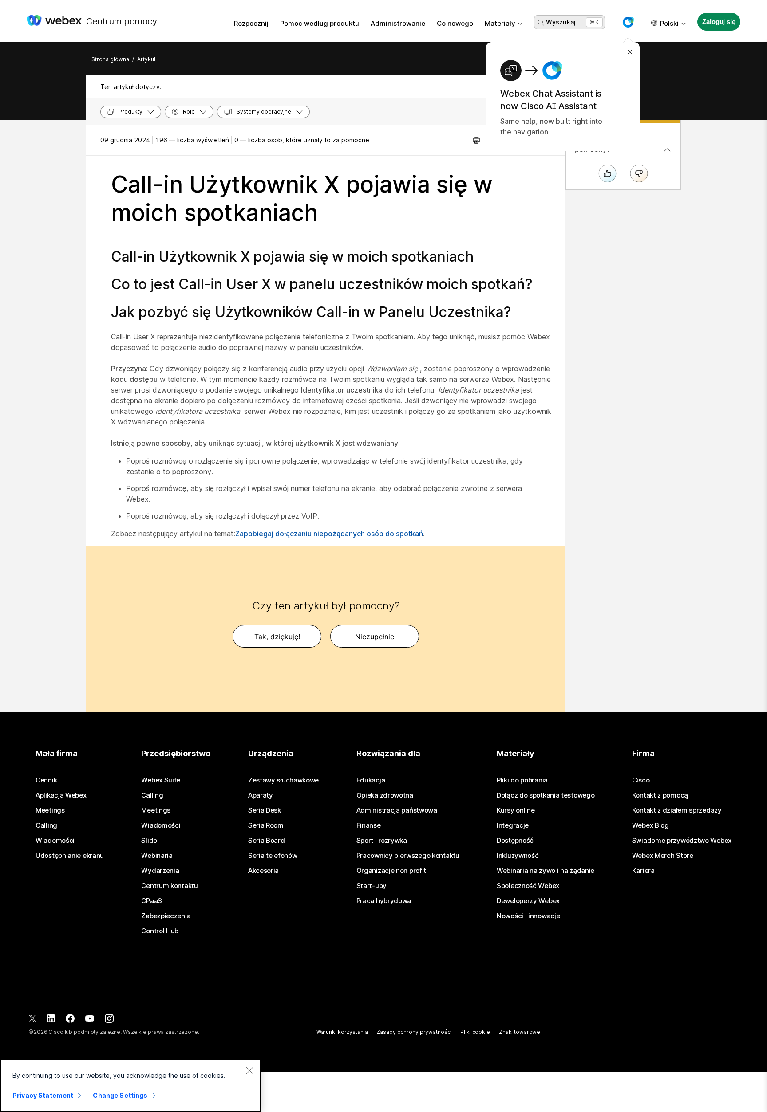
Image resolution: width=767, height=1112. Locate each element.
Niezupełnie (374, 636)
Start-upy (371, 886)
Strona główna (110, 59)
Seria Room (266, 825)
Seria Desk (264, 810)
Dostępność (515, 840)
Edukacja (370, 780)
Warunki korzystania (342, 1032)
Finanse (368, 825)
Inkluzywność (517, 856)
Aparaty (260, 795)
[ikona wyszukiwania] (541, 23)
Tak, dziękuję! (277, 636)
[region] (130, 1085)
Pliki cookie (475, 1032)
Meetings (50, 810)
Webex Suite (160, 780)
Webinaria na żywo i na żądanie (545, 871)
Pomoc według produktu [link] (319, 23)
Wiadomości (55, 840)
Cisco (641, 780)
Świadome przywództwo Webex (681, 840)
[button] (628, 22)
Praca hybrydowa (383, 901)
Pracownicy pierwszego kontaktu (407, 856)
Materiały (500, 23)
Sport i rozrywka (381, 840)
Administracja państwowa (396, 810)
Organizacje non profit (391, 871)
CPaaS (151, 901)
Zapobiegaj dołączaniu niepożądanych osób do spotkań (329, 533)
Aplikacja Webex (61, 795)
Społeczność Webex (528, 886)
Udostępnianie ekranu (70, 856)
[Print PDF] (476, 140)
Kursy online (515, 810)
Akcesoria (263, 871)
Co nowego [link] (455, 23)
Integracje (513, 825)
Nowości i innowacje (528, 916)
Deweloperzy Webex (528, 901)
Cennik (46, 780)
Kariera (643, 871)
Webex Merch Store (662, 856)
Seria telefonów (272, 856)
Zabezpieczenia (165, 916)
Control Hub (159, 931)
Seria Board (266, 840)
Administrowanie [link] (398, 23)
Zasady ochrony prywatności (413, 1032)
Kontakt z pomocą (660, 795)
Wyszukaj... (563, 22)
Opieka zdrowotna (384, 795)
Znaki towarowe (519, 1032)
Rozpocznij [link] (251, 23)
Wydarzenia (160, 871)
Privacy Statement (42, 1095)
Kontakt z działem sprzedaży (677, 810)
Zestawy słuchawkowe (283, 780)
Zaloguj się (718, 21)
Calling (46, 825)
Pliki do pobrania (522, 780)
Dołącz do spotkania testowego (545, 795)
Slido (149, 840)
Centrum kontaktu (169, 886)
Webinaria (156, 856)
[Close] (249, 1070)
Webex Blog (650, 825)
